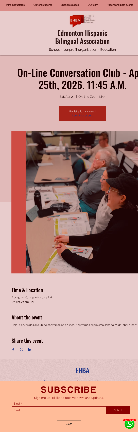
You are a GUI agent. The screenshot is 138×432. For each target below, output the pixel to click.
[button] (69, 424)
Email (17, 403)
